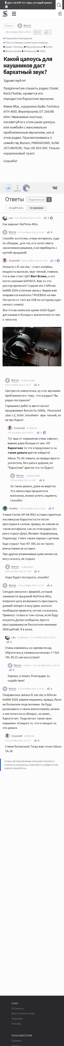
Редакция (17, 1018)
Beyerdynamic (34, 46)
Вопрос (9, 25)
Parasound (30, 51)
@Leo (28, 665)
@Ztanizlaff (28, 380)
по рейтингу (16, 207)
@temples (28, 567)
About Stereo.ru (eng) (23, 1013)
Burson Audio (13, 51)
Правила (16, 1040)
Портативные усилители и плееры (26, 42)
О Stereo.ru (18, 1008)
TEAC (42, 51)
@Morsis (33, 428)
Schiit (49, 46)
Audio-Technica (14, 46)
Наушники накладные (18, 38)
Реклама (16, 1023)
